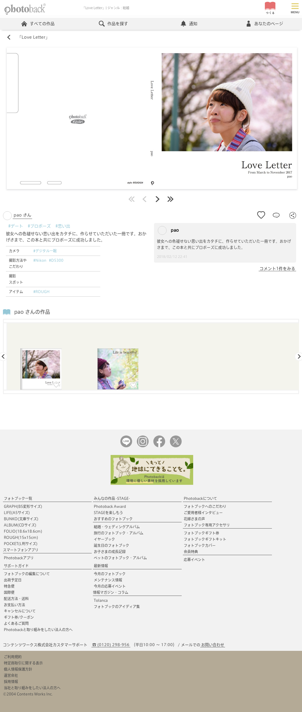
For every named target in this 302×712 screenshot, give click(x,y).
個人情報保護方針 (18, 669)
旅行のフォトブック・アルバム (118, 533)
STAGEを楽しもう (108, 512)
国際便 (9, 592)
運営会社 (11, 675)
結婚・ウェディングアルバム (117, 527)
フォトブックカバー (200, 545)
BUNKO (21, 519)
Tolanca (101, 600)
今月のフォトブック (110, 574)
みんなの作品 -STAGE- (112, 498)
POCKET (20, 543)
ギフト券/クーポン (19, 617)
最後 (170, 199)
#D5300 (56, 260)
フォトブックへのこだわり (205, 506)
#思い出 (62, 226)
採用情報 (11, 681)
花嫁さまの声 (194, 519)
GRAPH (23, 506)
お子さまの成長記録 (110, 551)
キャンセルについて (20, 611)
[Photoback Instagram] (143, 446)
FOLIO (23, 531)
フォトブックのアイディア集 (117, 606)
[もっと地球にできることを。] (152, 483)
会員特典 (191, 551)
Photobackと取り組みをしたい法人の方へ (38, 629)
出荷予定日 (13, 580)
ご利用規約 (13, 657)
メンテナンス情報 (108, 580)
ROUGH (21, 537)
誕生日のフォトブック (111, 545)
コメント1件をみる (277, 268)
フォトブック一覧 (18, 498)
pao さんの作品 (32, 311)
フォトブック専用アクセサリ (207, 525)
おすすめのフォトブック (113, 519)
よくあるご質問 (16, 623)
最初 (131, 199)
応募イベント (194, 559)
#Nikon (39, 260)
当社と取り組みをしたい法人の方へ (32, 688)
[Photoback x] (176, 446)
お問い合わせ (212, 645)
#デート (15, 226)
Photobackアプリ (19, 558)
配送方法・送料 (16, 598)
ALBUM (20, 525)
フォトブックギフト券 (201, 533)
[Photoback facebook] (159, 446)
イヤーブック (104, 539)
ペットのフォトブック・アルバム (120, 558)
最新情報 (101, 566)
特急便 (9, 586)
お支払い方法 (14, 605)
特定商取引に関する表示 (23, 663)
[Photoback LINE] (126, 446)
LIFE (17, 512)
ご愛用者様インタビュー (203, 512)
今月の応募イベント (110, 586)
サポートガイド (16, 566)
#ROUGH (41, 291)
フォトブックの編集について (27, 574)
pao (174, 230)
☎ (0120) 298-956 (110, 645)
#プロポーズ (39, 226)
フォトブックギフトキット (205, 539)
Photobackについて (200, 498)
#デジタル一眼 (45, 251)
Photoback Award (110, 506)
